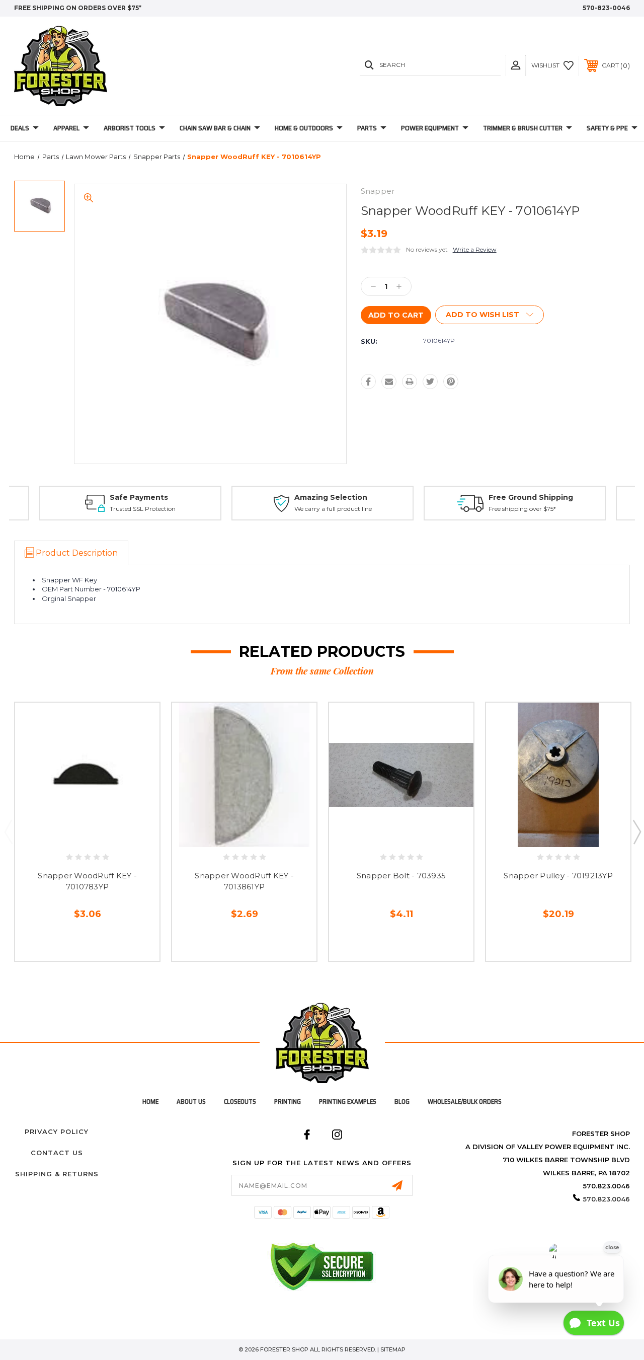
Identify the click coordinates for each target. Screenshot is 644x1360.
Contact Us (57, 1153)
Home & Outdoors (304, 127)
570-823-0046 (606, 8)
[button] (515, 65)
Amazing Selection (330, 497)
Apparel (66, 127)
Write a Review (475, 249)
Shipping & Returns (57, 1174)
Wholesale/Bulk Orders (465, 1101)
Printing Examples (347, 1101)
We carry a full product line (333, 508)
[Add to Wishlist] (98, 832)
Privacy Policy (57, 1131)
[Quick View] (76, 832)
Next (636, 831)
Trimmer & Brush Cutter (522, 127)
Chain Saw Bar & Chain (215, 127)
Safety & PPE (607, 127)
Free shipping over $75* (522, 508)
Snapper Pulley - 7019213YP (558, 875)
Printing (287, 1101)
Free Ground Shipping (531, 497)
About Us (191, 1101)
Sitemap (393, 1349)
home (150, 1101)
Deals (20, 127)
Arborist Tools (129, 127)
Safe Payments (139, 497)
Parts (367, 127)
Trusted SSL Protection (143, 508)
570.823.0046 (606, 1199)
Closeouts (240, 1101)
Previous (8, 831)
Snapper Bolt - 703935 (401, 875)
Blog (402, 1101)
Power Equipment (430, 127)
